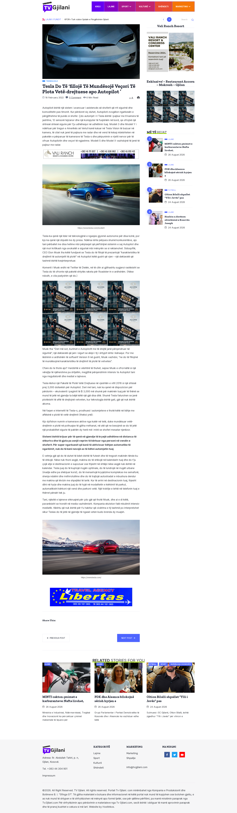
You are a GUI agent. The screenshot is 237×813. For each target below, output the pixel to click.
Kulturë (143, 6)
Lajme (111, 6)
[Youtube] (182, 754)
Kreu (98, 6)
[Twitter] (174, 754)
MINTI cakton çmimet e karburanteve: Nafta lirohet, (178, 147)
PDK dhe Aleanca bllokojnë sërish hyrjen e (178, 172)
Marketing (182, 6)
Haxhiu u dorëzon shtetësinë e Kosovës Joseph (177, 220)
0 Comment (75, 97)
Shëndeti (163, 6)
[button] (163, 19)
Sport (125, 6)
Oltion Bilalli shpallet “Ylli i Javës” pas (177, 196)
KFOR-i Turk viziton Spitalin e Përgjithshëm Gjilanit (87, 19)
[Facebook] (167, 754)
